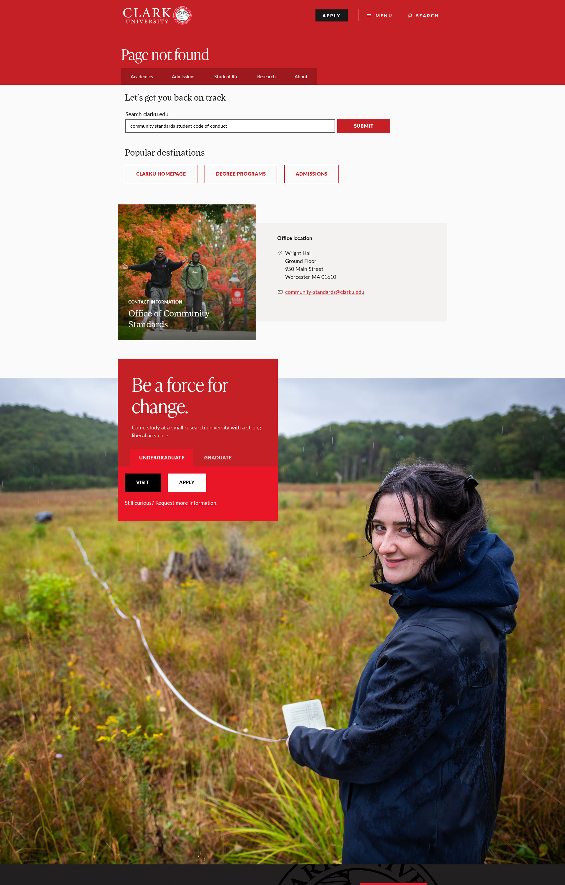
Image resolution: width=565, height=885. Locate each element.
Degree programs (241, 174)
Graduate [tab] (218, 457)
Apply (332, 15)
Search (427, 15)
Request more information (185, 502)
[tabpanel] (198, 490)
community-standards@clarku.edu (324, 291)
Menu (384, 15)
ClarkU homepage (161, 174)
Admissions (312, 174)
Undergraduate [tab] (161, 457)
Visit (142, 482)
